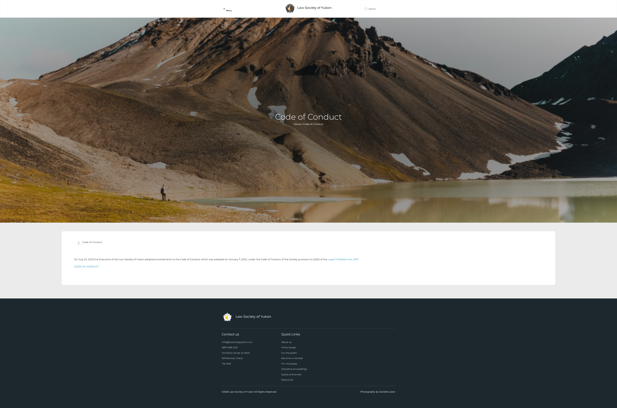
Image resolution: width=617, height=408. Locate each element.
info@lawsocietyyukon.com (237, 342)
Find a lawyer (288, 347)
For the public (289, 352)
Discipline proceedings (294, 369)
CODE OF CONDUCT (86, 266)
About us (286, 342)
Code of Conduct (92, 242)
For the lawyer (289, 363)
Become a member (292, 358)
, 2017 (343, 259)
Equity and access (291, 374)
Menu (229, 10)
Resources (287, 379)
